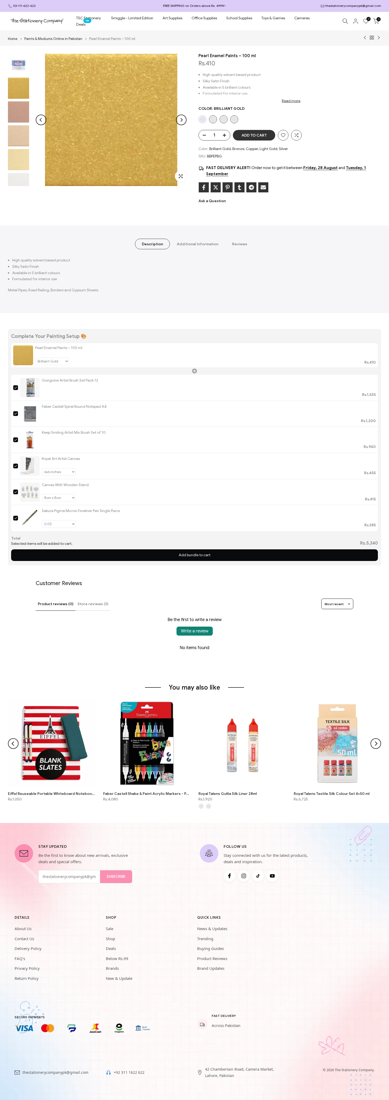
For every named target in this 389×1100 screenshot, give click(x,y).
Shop (110, 938)
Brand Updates (210, 968)
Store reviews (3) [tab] (93, 603)
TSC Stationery (88, 18)
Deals (82, 24)
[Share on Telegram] (251, 187)
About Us (23, 928)
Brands (112, 968)
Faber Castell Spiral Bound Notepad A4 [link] (74, 406)
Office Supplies (204, 18)
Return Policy (27, 978)
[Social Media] (229, 876)
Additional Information (197, 244)
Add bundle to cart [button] (194, 555)
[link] (23, 355)
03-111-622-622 (24, 6)
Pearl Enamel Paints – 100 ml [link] (58, 347)
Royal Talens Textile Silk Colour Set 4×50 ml (331, 793)
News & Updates (212, 928)
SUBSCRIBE (116, 876)
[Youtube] (272, 876)
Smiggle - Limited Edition (132, 18)
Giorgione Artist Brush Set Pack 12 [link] (70, 380)
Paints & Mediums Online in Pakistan (53, 38)
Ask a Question (212, 200)
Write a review (194, 631)
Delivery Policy (28, 948)
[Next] (181, 120)
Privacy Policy (27, 968)
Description (152, 244)
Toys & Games (273, 18)
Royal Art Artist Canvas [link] (61, 458)
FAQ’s (20, 958)
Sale (109, 928)
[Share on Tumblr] (239, 187)
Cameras (302, 18)
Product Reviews (212, 958)
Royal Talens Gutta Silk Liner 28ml (227, 793)
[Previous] (41, 120)
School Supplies (239, 18)
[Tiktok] (258, 876)
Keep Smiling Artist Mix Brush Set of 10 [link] (74, 432)
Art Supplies (172, 18)
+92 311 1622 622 (129, 1072)
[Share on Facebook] (203, 187)
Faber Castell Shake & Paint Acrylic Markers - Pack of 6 (147, 793)
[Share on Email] (263, 187)
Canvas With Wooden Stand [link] (65, 484)
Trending (205, 938)
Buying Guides (210, 948)
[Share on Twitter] (215, 187)
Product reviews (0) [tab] (55, 603)
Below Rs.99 (117, 958)
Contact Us (24, 938)
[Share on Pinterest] (227, 187)
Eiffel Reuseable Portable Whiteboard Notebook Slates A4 (51, 793)
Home (12, 38)
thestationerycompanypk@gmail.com (353, 6)
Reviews (239, 244)
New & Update (119, 978)
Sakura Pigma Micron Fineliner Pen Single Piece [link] (81, 510)
